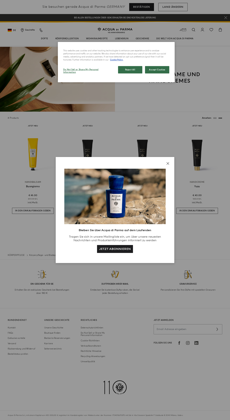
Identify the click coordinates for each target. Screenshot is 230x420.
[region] (116, 62)
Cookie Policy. (116, 60)
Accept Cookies (157, 69)
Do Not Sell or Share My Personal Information (80, 71)
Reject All (130, 69)
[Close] (168, 163)
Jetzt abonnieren (115, 249)
